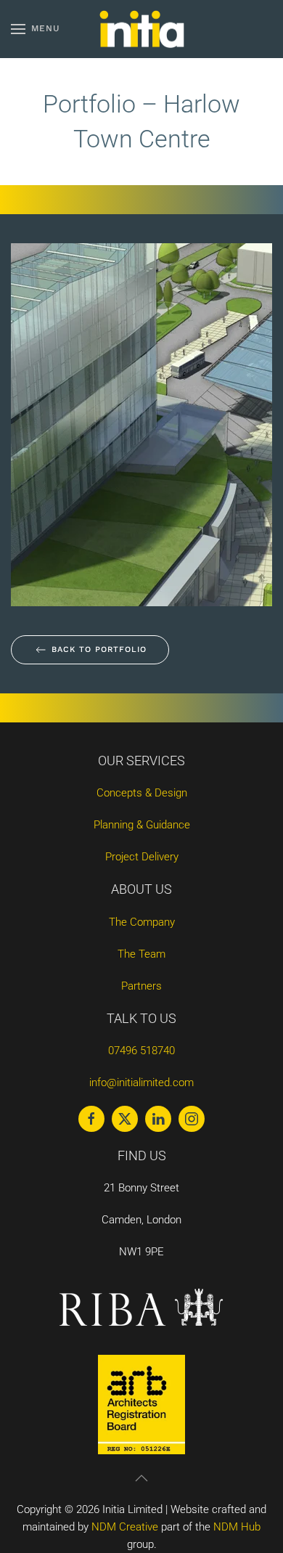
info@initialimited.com (141, 1082)
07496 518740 (141, 1050)
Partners (141, 985)
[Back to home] (141, 29)
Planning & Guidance (142, 824)
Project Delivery (142, 856)
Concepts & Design (142, 792)
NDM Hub (237, 1526)
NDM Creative (124, 1526)
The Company (142, 922)
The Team (141, 954)
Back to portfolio (99, 649)
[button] (35, 29)
